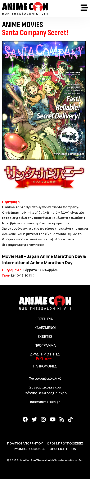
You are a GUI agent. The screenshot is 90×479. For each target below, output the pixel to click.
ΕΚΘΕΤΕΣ (45, 336)
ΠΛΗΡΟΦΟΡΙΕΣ (45, 366)
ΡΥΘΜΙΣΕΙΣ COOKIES (29, 449)
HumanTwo (76, 460)
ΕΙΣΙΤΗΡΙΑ (45, 319)
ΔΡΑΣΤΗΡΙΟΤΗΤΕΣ (45, 354)
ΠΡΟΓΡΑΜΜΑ (45, 345)
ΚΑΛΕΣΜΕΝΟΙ (45, 327)
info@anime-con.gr (45, 401)
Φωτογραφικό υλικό (45, 378)
